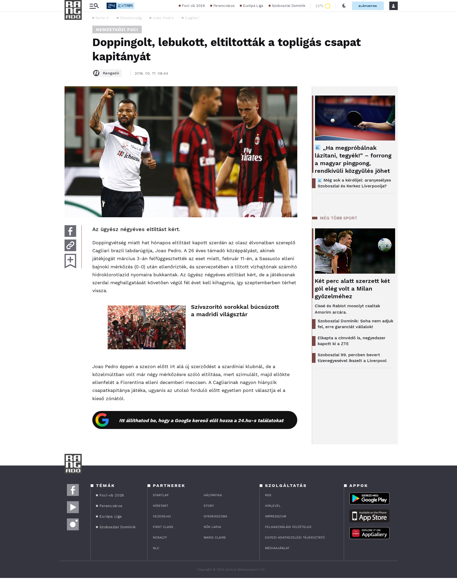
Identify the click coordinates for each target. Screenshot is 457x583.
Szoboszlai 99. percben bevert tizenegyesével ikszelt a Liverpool (352, 357)
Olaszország (130, 18)
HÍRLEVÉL (273, 506)
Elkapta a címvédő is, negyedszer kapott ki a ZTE (352, 340)
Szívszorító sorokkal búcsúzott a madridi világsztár (235, 311)
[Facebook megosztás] (70, 231)
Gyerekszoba (215, 516)
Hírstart (160, 506)
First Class (163, 527)
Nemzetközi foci (117, 29)
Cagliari (192, 18)
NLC (156, 548)
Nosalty (160, 537)
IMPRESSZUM (275, 516)
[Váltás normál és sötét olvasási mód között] (344, 6)
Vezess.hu (162, 516)
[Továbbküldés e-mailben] (70, 245)
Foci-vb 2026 (193, 6)
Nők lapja (212, 527)
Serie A (102, 18)
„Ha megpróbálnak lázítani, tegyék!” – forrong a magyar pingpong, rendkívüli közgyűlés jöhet (353, 159)
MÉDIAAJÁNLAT (277, 548)
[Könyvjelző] (70, 261)
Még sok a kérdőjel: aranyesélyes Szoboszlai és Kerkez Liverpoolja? (354, 183)
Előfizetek (368, 5)
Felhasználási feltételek (288, 527)
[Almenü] (94, 6)
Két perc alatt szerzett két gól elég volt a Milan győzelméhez (352, 289)
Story (209, 506)
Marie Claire (215, 537)
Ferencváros (224, 6)
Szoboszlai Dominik (288, 6)
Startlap (160, 495)
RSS (268, 495)
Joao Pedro (163, 18)
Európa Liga (253, 6)
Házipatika (213, 495)
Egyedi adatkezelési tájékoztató (295, 537)
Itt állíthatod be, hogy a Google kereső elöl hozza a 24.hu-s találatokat (201, 420)
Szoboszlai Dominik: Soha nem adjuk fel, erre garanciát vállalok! (355, 323)
